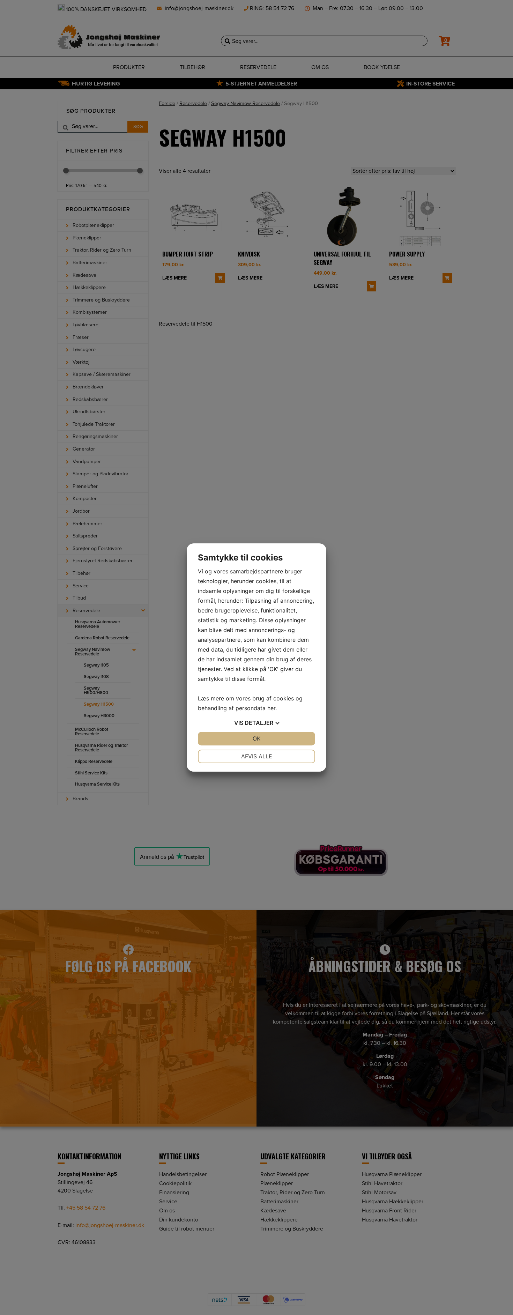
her (271, 708)
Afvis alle (256, 756)
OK (256, 738)
